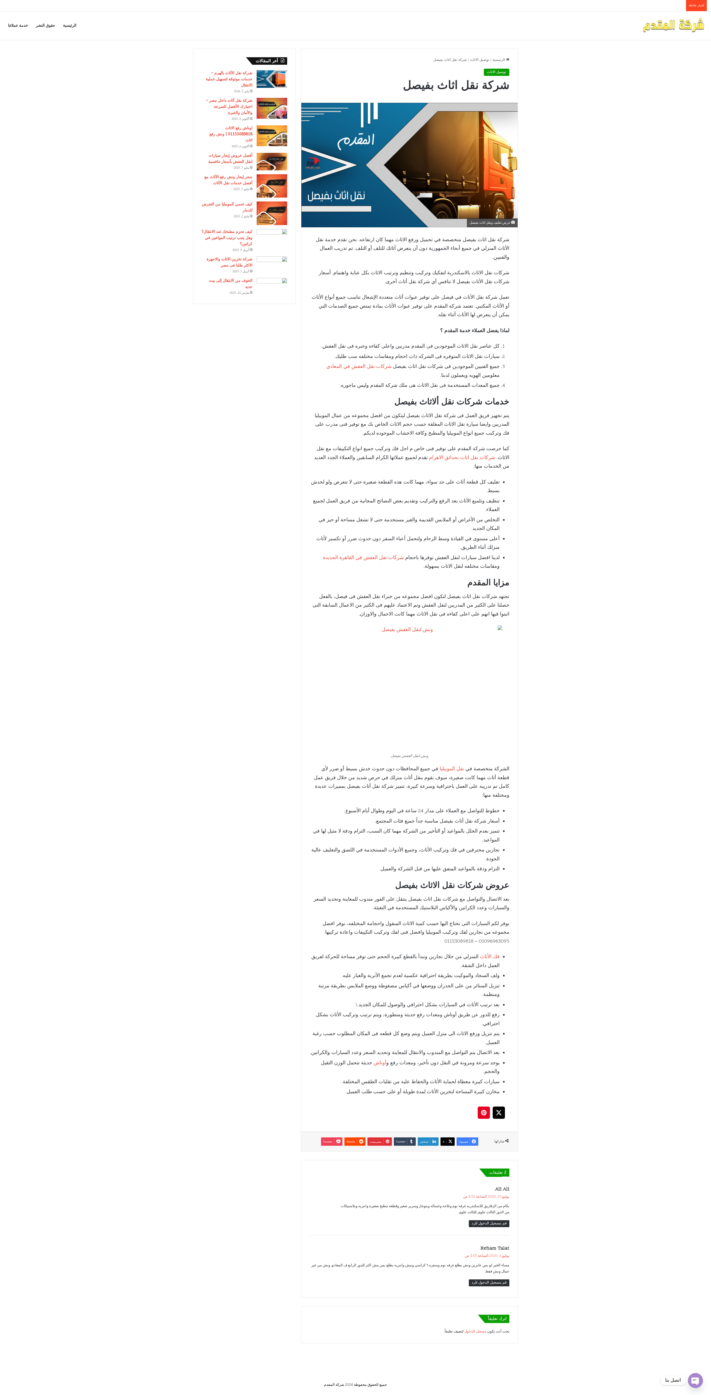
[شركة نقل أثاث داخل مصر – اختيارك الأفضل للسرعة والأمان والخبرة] (272, 108)
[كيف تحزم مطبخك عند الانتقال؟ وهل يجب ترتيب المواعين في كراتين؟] (272, 237)
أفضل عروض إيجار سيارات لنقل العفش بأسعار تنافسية (642, 5)
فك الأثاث (490, 956)
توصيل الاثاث (479, 60)
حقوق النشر (45, 25)
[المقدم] (673, 25)
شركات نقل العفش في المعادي (359, 366)
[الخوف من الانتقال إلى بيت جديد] (272, 286)
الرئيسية (69, 25)
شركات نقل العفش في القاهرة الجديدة (363, 557)
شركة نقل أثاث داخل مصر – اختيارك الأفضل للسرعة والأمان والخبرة (229, 106)
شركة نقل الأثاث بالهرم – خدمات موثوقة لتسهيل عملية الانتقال (229, 79)
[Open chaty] (695, 1380)
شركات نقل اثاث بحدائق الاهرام (462, 457)
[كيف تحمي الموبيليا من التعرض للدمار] (272, 213)
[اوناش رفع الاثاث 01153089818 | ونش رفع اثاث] (272, 135)
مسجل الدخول (475, 1331)
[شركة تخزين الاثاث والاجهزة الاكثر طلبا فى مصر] (272, 265)
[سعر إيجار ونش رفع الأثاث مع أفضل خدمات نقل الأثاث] (272, 186)
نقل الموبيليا (452, 769)
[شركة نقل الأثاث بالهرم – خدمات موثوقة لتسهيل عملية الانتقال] (272, 79)
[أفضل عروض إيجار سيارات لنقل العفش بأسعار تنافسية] (272, 161)
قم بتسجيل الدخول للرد (489, 1223)
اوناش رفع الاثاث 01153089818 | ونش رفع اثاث (230, 134)
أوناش (380, 1063)
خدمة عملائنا (18, 25)
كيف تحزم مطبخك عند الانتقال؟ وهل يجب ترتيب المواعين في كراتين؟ (227, 237)
